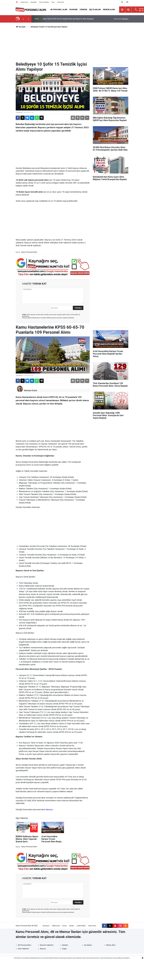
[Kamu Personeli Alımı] (31, 9)
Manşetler (34, 2)
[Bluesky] (27, 118)
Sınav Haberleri (23, 949)
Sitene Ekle (60, 2)
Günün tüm (121, 19)
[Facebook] (18, 118)
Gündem (83, 9)
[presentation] (23, 19)
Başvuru (43, 949)
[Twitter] (22, 118)
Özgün (64, 949)
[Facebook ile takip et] (104, 926)
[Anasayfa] (17, 2)
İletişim (71, 926)
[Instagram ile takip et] (120, 926)
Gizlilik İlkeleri (81, 926)
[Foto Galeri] (127, 2)
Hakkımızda (24, 2)
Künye (64, 926)
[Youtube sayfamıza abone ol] (115, 926)
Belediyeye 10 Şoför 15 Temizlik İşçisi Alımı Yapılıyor (49, 27)
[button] (77, 118)
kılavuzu (49, 809)
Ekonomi (73, 9)
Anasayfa (46, 926)
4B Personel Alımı (58, 9)
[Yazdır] (73, 118)
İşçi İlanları (95, 9)
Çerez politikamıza (118, 958)
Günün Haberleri (44, 2)
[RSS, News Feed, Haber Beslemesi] (125, 926)
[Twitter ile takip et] (109, 926)
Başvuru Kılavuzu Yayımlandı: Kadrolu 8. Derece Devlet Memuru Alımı (68, 19)
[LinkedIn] (32, 118)
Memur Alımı (109, 9)
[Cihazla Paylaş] (41, 118)
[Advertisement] (72, 46)
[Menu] (122, 10)
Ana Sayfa (21, 27)
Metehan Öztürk (30, 391)
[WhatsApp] (37, 118)
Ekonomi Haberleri (46, 945)
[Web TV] (122, 2)
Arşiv (53, 2)
